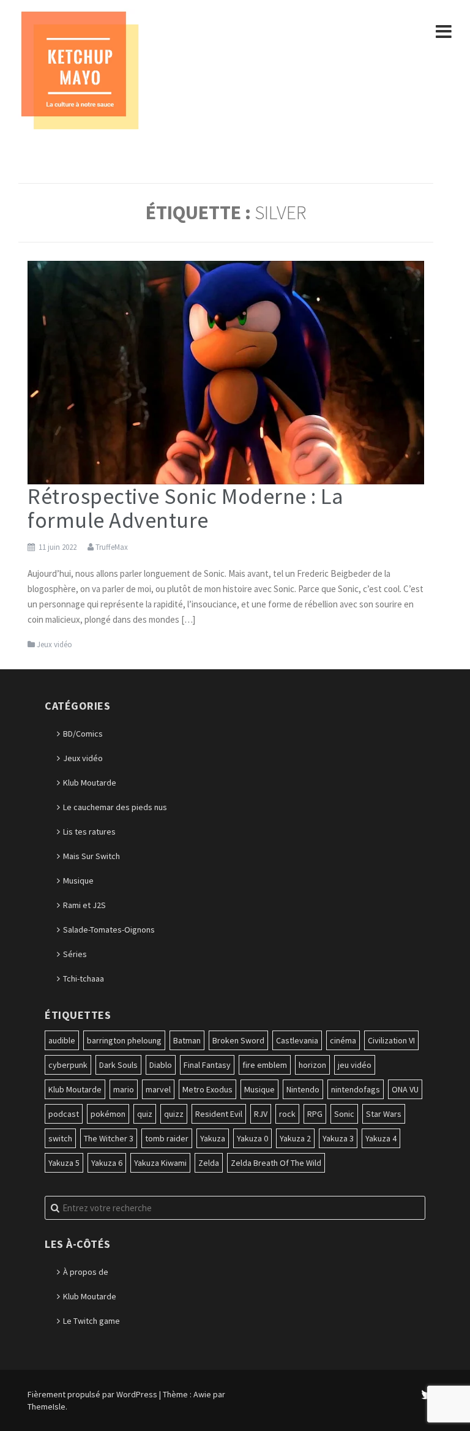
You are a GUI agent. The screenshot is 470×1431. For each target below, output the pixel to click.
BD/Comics (83, 733)
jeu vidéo (354, 1064)
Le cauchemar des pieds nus (115, 807)
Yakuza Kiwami (160, 1162)
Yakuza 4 (381, 1138)
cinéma (343, 1040)
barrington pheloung (124, 1040)
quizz (174, 1113)
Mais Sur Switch (91, 856)
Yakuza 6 (106, 1162)
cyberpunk (68, 1064)
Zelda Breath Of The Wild (276, 1162)
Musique (78, 880)
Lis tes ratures (89, 831)
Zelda (208, 1162)
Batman (187, 1040)
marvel (158, 1089)
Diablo (160, 1064)
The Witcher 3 (108, 1138)
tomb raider (166, 1138)
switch (60, 1138)
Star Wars (383, 1113)
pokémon (108, 1113)
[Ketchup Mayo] (79, 69)
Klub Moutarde (89, 782)
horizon (312, 1064)
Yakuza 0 (252, 1138)
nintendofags (355, 1089)
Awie (202, 1394)
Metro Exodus (207, 1089)
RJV (260, 1113)
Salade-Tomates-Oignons (109, 929)
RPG (315, 1113)
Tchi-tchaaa (83, 978)
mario (123, 1089)
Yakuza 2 (295, 1138)
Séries (75, 954)
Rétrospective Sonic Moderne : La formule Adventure (185, 509)
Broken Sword (238, 1040)
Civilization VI (391, 1040)
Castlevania (297, 1040)
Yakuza (212, 1138)
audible (61, 1040)
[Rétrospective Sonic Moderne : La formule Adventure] (226, 371)
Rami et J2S (84, 905)
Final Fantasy (207, 1064)
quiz (144, 1113)
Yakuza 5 (64, 1162)
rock (287, 1113)
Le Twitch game (91, 1320)
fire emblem (264, 1064)
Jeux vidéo (54, 644)
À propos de (85, 1271)
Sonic (344, 1113)
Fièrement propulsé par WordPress (92, 1394)
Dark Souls (118, 1064)
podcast (63, 1113)
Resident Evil (218, 1113)
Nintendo (302, 1089)
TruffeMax (111, 547)
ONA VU (405, 1089)
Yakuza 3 (338, 1138)
